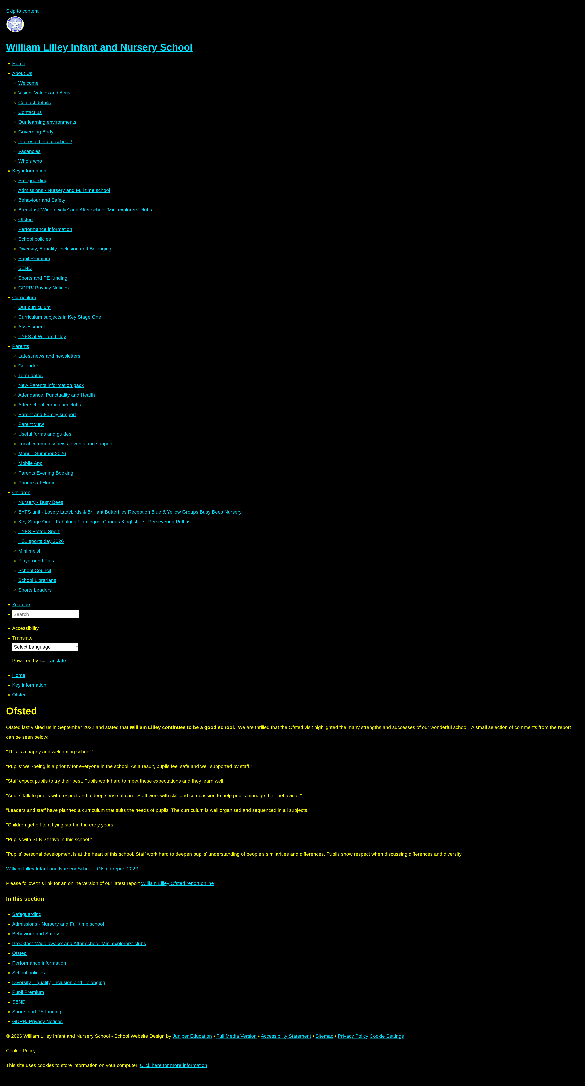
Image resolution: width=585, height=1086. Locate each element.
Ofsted (19, 694)
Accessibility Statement (286, 1036)
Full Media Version (236, 1036)
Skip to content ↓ (24, 11)
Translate (56, 660)
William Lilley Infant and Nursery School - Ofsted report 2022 (72, 868)
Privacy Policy (353, 1036)
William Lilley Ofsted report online (177, 883)
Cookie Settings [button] (387, 1036)
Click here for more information (173, 1065)
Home (18, 675)
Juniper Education (192, 1036)
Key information (29, 685)
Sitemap (324, 1036)
